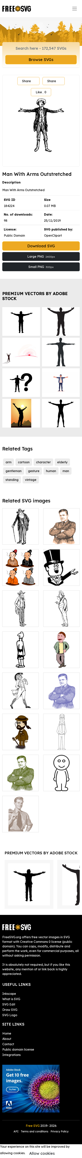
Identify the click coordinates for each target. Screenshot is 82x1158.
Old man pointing (60, 621)
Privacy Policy (59, 1131)
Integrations (11, 1055)
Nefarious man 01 (60, 704)
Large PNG (41, 256)
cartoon (24, 462)
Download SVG (41, 245)
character (43, 462)
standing (12, 480)
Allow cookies (42, 1153)
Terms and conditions (34, 1131)
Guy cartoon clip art (61, 660)
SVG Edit (8, 1004)
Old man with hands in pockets (20, 619)
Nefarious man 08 (60, 539)
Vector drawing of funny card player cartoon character (20, 575)
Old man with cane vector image (20, 537)
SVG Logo (9, 1015)
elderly (62, 462)
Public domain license (18, 1049)
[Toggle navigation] (74, 8)
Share (26, 81)
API (16, 1131)
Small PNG (41, 267)
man (66, 471)
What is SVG (11, 999)
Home (6, 1033)
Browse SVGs (41, 59)
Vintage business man (20, 824)
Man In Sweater (18, 663)
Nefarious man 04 (19, 786)
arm (8, 462)
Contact (8, 1044)
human (51, 471)
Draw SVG (9, 1010)
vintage (30, 480)
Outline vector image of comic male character (61, 781)
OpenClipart (53, 235)
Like (41, 92)
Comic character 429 (20, 701)
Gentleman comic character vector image (20, 740)
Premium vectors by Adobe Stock (35, 296)
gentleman (14, 471)
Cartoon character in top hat (61, 578)
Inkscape (9, 994)
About (6, 1039)
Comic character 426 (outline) (61, 742)
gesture (33, 471)
